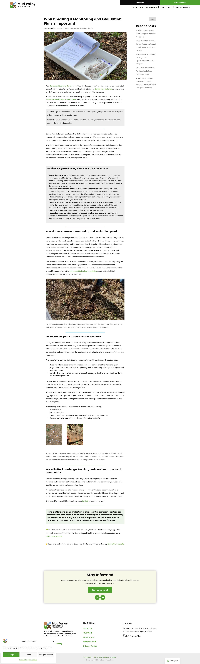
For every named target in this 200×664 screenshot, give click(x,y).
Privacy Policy (33, 660)
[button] (53, 641)
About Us (136, 7)
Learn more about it (54, 536)
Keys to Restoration (66, 28)
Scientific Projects (86, 28)
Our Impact (166, 7)
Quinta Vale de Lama (103, 89)
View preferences (46, 655)
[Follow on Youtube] (102, 597)
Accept (11, 655)
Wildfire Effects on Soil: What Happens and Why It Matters (146, 33)
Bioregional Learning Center (61, 86)
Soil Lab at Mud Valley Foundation (83, 271)
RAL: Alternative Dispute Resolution (105, 657)
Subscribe (140, 2)
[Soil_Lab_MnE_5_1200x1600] (54, 445)
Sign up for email (100, 590)
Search (152, 19)
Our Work (150, 7)
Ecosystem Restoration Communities (61, 99)
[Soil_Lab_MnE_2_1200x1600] (75, 445)
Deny (29, 655)
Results (76, 28)
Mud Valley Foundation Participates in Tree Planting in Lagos (145, 71)
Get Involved (180, 2)
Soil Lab (55, 28)
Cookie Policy (23, 660)
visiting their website (115, 544)
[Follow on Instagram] (97, 597)
